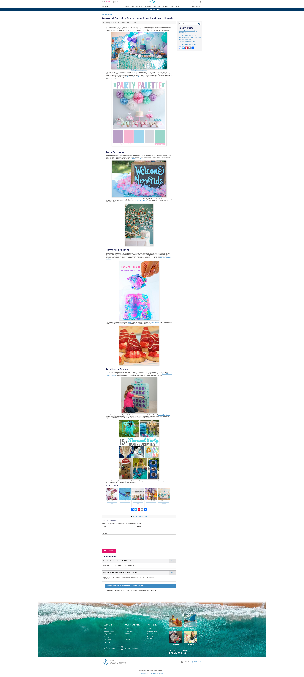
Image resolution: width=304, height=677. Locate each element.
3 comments (133, 22)
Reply (172, 561)
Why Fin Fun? (199, 6)
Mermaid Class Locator (153, 634)
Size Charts (107, 639)
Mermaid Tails (129, 6)
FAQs (105, 628)
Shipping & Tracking (110, 634)
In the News (128, 637)
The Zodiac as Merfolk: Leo (187, 41)
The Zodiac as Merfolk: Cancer (188, 44)
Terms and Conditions (156, 673)
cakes (129, 322)
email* (139, 526)
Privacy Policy (145, 673)
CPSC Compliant (130, 634)
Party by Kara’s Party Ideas (139, 70)
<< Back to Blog (107, 14)
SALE (106, 6)
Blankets (165, 6)
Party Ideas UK (155, 322)
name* (104, 526)
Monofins (139, 6)
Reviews (127, 639)
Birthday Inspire (136, 158)
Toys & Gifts (175, 6)
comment (104, 533)
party (145, 516)
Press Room (129, 631)
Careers (127, 628)
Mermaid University (152, 631)
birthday (135, 516)
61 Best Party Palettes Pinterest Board (136, 77)
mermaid (140, 516)
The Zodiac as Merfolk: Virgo (187, 35)
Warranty (106, 637)
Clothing (157, 6)
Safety (193, 6)
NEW (103, 6)
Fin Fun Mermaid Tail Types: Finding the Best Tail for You (190, 38)
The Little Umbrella (141, 200)
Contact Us (107, 642)
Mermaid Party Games (164, 415)
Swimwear (148, 6)
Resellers (149, 628)
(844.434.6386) (196, 662)
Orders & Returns (109, 631)
